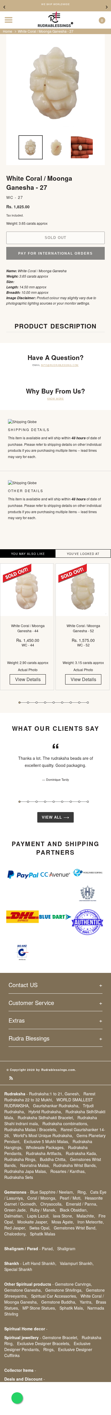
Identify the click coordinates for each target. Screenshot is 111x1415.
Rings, (49, 1349)
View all (52, 817)
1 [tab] (19, 703)
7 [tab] (71, 703)
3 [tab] (37, 703)
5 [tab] (54, 703)
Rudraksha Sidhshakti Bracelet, (46, 1117)
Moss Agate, (63, 1222)
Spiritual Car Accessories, (54, 1296)
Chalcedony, (15, 1234)
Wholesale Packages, (45, 1147)
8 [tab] (79, 703)
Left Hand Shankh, (39, 1263)
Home (7, 31)
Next (106, 7)
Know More (55, 398)
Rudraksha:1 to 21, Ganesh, (54, 1093)
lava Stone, (63, 1216)
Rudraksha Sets (18, 1177)
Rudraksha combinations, (65, 1123)
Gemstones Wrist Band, (75, 1228)
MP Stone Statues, (39, 1308)
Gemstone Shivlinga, (64, 1290)
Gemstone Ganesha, (23, 1290)
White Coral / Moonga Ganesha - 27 (45, 31)
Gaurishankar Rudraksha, (56, 1105)
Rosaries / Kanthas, (68, 1171)
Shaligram (66, 1248)
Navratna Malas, (35, 1165)
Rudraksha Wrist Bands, (75, 1165)
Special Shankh (18, 1269)
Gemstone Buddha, (58, 1302)
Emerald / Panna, (81, 1204)
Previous (4, 7)
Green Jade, (15, 1210)
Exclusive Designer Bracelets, (43, 1343)
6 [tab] (62, 703)
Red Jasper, (15, 1228)
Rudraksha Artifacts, (44, 1153)
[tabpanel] (28, 631)
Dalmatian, (14, 1216)
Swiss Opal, (39, 1228)
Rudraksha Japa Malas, (25, 1171)
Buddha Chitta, (53, 1159)
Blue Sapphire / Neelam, (52, 1192)
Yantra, (86, 1302)
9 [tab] (88, 703)
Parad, (48, 1248)
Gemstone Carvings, (73, 1284)
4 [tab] (45, 703)
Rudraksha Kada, (81, 1153)
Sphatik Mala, (71, 1308)
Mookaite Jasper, (32, 1222)
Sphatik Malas (42, 1234)
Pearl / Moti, (70, 1198)
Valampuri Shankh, (77, 1263)
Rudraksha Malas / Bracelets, (30, 1129)
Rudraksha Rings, (20, 1159)
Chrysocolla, (51, 1204)
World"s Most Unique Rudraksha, (43, 1135)
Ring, (82, 1192)
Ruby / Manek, (43, 1210)
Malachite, (86, 1216)
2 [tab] (28, 703)
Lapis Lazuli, (38, 1216)
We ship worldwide (55, 4)
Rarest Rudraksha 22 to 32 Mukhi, (49, 1096)
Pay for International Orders (55, 253)
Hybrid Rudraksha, (45, 1111)
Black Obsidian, (74, 1210)
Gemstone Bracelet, (60, 1337)
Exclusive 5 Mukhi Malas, (46, 1141)
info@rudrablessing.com (60, 365)
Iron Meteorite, (90, 1222)
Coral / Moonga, (41, 1198)
